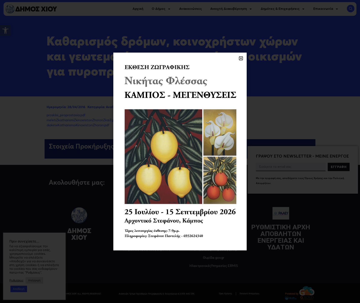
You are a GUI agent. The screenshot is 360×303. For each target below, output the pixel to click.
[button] (240, 58)
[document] (180, 151)
